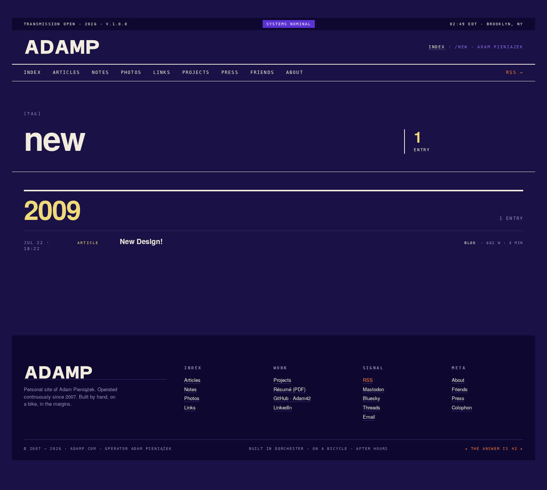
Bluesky (371, 398)
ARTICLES (66, 72)
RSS (368, 379)
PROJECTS (195, 72)
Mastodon (373, 389)
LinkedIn (283, 407)
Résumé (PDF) (290, 389)
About (458, 379)
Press (458, 398)
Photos (191, 398)
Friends (460, 389)
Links (190, 407)
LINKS (161, 72)
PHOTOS (131, 72)
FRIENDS (262, 72)
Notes (190, 389)
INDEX (437, 47)
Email (369, 416)
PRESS (230, 72)
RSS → (514, 72)
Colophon (462, 407)
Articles (192, 379)
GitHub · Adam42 (292, 398)
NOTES (100, 72)
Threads (371, 407)
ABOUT (294, 72)
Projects (282, 379)
